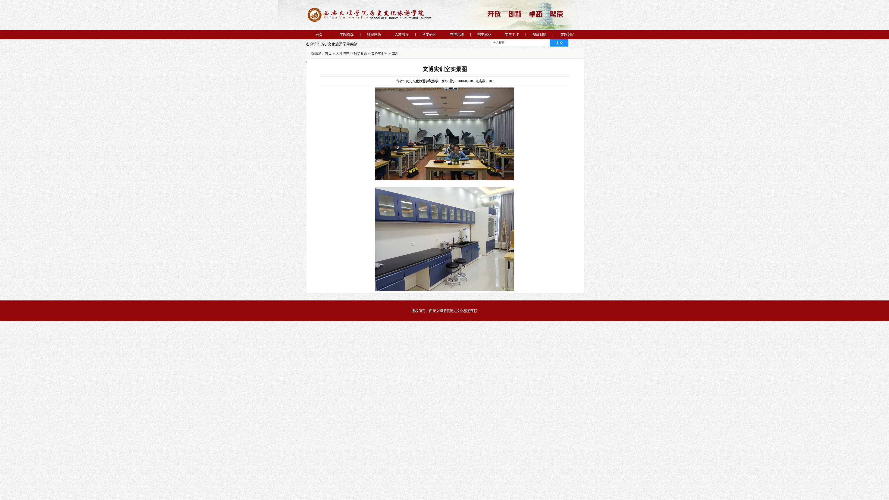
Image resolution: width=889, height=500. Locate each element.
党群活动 (457, 34)
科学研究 (429, 34)
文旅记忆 (567, 34)
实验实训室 (379, 53)
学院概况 (347, 34)
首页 (319, 34)
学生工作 (512, 34)
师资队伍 (374, 34)
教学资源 (360, 53)
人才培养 (402, 34)
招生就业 (484, 34)
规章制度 (539, 34)
